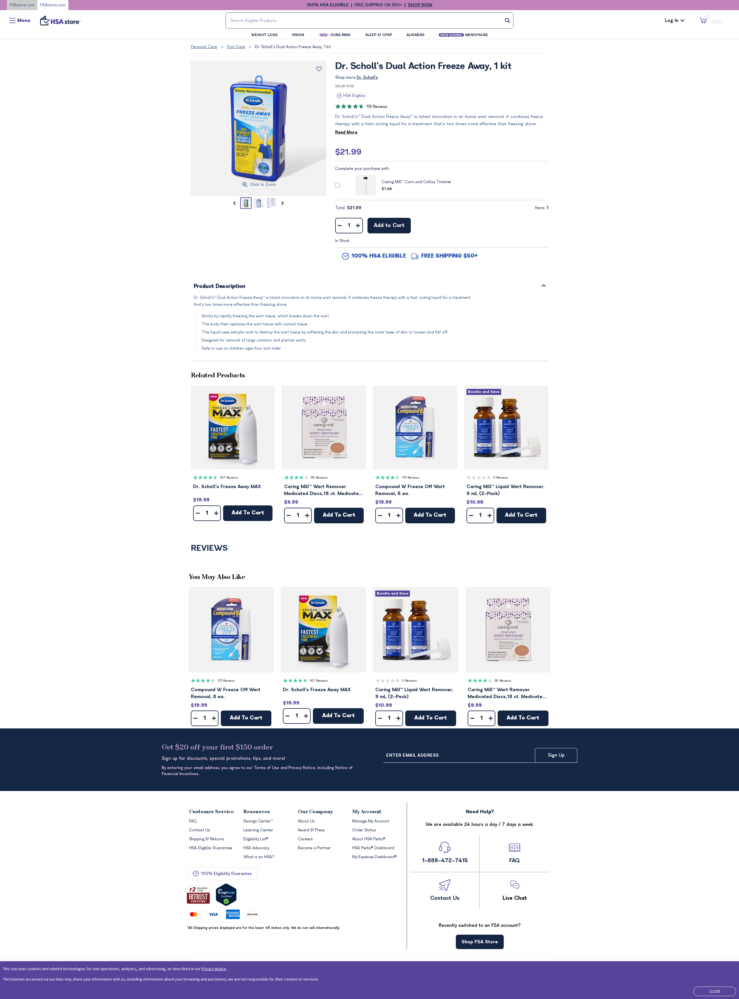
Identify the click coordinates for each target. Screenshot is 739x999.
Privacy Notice (213, 968)
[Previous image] (234, 203)
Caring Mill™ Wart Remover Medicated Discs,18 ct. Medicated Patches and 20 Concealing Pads (323, 490)
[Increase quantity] (358, 226)
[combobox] (369, 20)
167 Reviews (229, 477)
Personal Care (204, 46)
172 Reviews (410, 477)
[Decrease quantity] (340, 226)
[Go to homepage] (60, 20)
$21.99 (348, 152)
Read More (346, 132)
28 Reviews (319, 477)
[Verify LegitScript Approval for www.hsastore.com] (226, 894)
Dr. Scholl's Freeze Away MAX (227, 486)
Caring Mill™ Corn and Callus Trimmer (416, 181)
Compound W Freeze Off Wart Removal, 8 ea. (410, 490)
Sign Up (556, 755)
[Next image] (282, 203)
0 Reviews (500, 477)
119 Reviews (376, 106)
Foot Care (236, 46)
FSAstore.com (22, 5)
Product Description (220, 286)
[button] (233, 427)
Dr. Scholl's (367, 77)
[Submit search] (507, 20)
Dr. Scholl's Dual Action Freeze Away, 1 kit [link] (293, 46)
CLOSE (715, 991)
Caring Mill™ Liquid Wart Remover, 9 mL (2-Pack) (505, 490)
